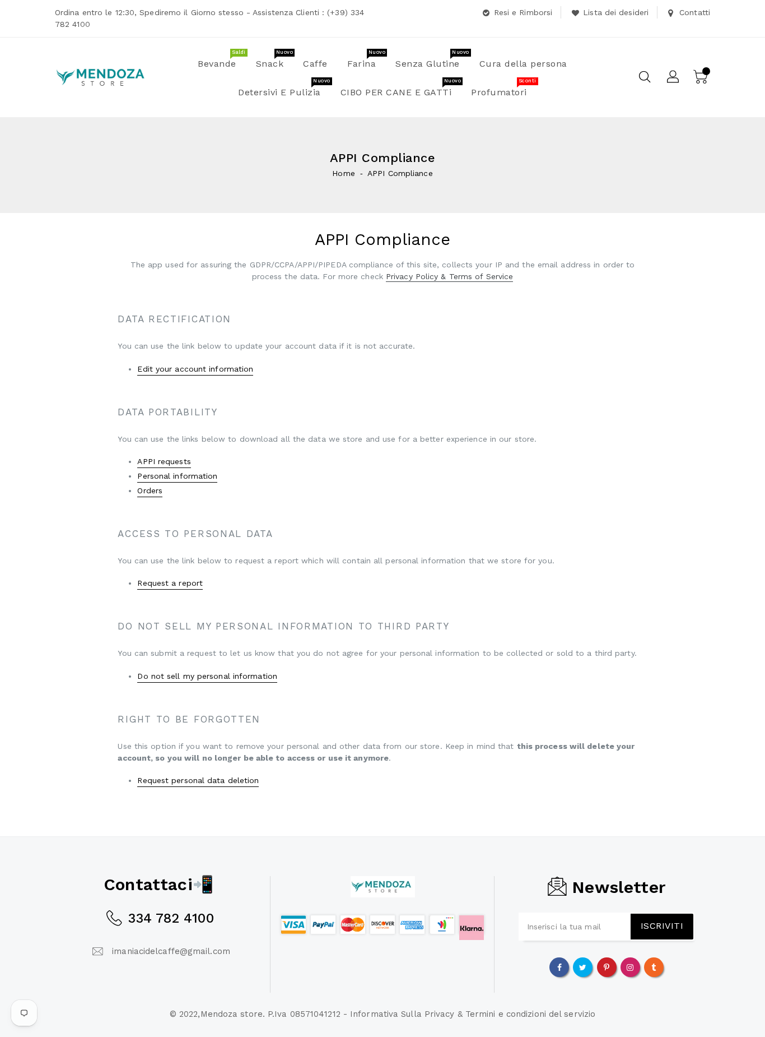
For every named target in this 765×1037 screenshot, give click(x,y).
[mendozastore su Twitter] (582, 967)
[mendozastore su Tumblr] (653, 967)
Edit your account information (195, 368)
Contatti (694, 12)
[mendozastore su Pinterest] (606, 967)
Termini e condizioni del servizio (530, 1014)
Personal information (177, 475)
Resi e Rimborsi (523, 12)
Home (343, 173)
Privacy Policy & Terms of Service (449, 276)
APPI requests (163, 461)
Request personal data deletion (198, 780)
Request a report (170, 582)
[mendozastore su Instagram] (630, 967)
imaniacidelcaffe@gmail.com (171, 951)
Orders (149, 490)
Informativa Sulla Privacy (402, 1014)
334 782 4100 (170, 918)
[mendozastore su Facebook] (559, 967)
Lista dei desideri (616, 12)
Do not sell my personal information (207, 676)
